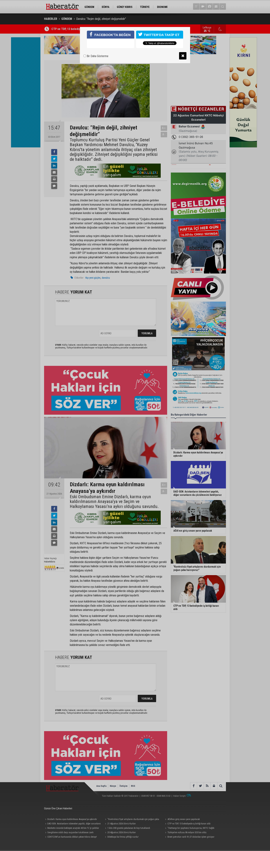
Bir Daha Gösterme (97, 56)
